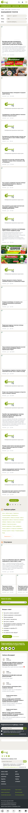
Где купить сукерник (9, 621)
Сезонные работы (6, 517)
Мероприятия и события (7, 519)
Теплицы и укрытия (6, 530)
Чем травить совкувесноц (10, 619)
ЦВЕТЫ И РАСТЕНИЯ (5, 792)
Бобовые (4, 521)
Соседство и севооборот (16, 528)
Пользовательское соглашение (8, 804)
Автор (2, 21)
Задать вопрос (6, 636)
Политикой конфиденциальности (11, 734)
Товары (17, 779)
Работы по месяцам (15, 517)
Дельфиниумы (14, 515)
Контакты (3, 784)
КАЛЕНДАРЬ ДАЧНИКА (6, 6)
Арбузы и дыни (9, 513)
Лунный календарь (6, 515)
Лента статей (4, 771)
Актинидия (18, 521)
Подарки (17, 776)
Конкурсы (3, 776)
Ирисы (21, 517)
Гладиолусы (15, 513)
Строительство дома (11, 524)
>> (20, 504)
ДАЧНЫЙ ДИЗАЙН (18, 792)
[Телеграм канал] (2, 648)
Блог (16, 771)
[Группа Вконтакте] (6, 648)
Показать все (7, 536)
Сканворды (14, 806)
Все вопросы (16, 636)
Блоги (3, 513)
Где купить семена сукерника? (11, 613)
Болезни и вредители (6, 526)
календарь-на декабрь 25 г (10, 628)
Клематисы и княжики (18, 519)
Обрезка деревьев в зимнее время (12, 615)
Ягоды (3, 532)
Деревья (4, 524)
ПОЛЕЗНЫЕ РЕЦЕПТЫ (19, 794)
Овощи (12, 530)
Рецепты (3, 779)
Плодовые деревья (19, 530)
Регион (2, 18)
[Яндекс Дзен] (13, 648)
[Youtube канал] (9, 648)
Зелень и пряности (6, 528)
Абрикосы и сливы (11, 521)
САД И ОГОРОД (15, 6)
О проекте (17, 781)
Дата (2, 15)
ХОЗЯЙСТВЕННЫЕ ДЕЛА (6, 794)
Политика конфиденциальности (8, 802)
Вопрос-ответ (6, 609)
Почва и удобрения (16, 526)
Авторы (17, 774)
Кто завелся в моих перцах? (11, 632)
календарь (6, 630)
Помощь (3, 781)
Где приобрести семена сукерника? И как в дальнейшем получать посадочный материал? (14, 625)
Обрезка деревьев (8, 617)
